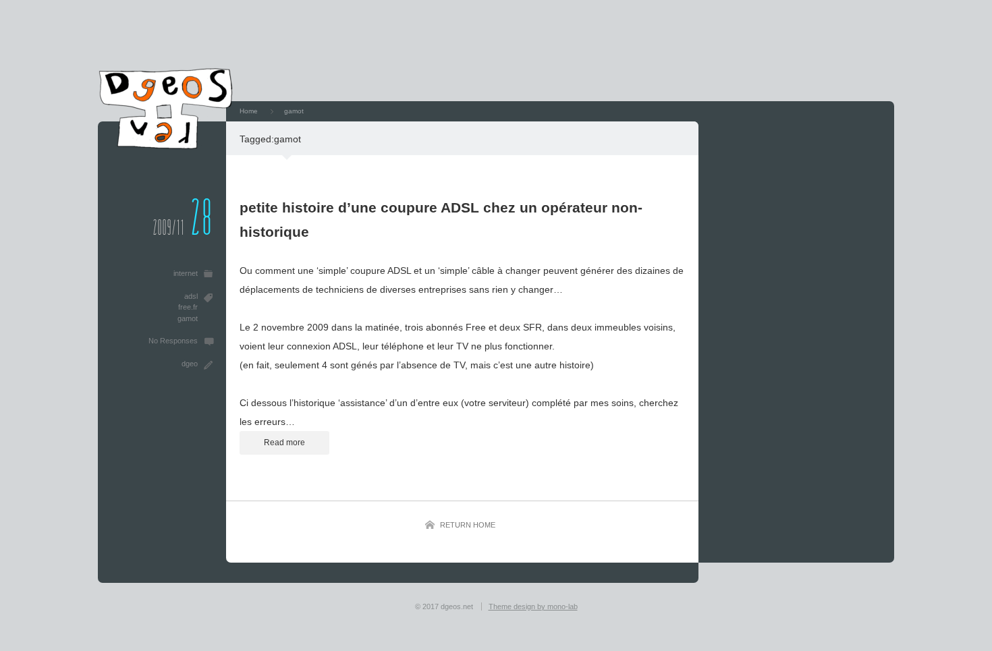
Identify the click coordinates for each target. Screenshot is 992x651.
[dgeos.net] (165, 146)
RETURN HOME (467, 525)
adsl (191, 296)
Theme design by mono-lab (533, 606)
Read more (284, 442)
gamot (187, 318)
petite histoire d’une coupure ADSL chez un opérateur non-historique (441, 219)
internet (185, 273)
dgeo (190, 364)
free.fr (188, 307)
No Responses (173, 341)
